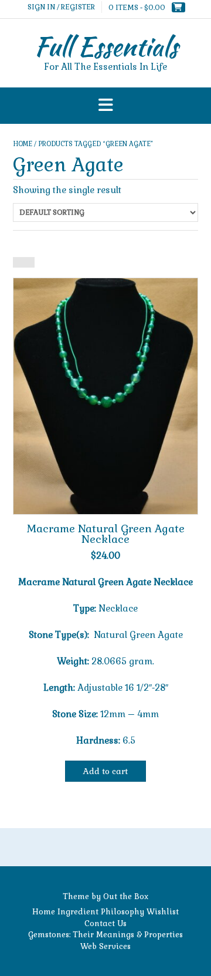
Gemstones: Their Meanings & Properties (105, 934)
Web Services (105, 946)
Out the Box (125, 896)
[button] (105, 105)
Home (22, 144)
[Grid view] (18, 262)
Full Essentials (106, 46)
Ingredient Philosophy (100, 912)
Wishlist (163, 912)
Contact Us (105, 923)
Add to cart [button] (105, 771)
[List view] (29, 262)
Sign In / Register (61, 7)
